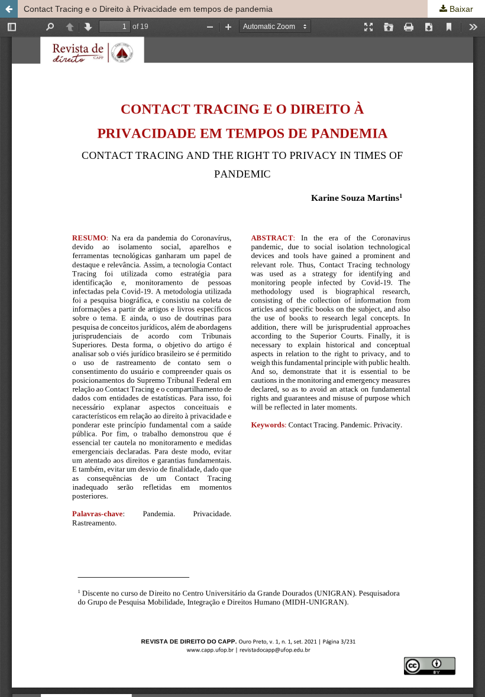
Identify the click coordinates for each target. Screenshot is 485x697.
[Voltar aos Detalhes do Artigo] (9, 9)
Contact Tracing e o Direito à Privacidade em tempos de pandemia (148, 9)
